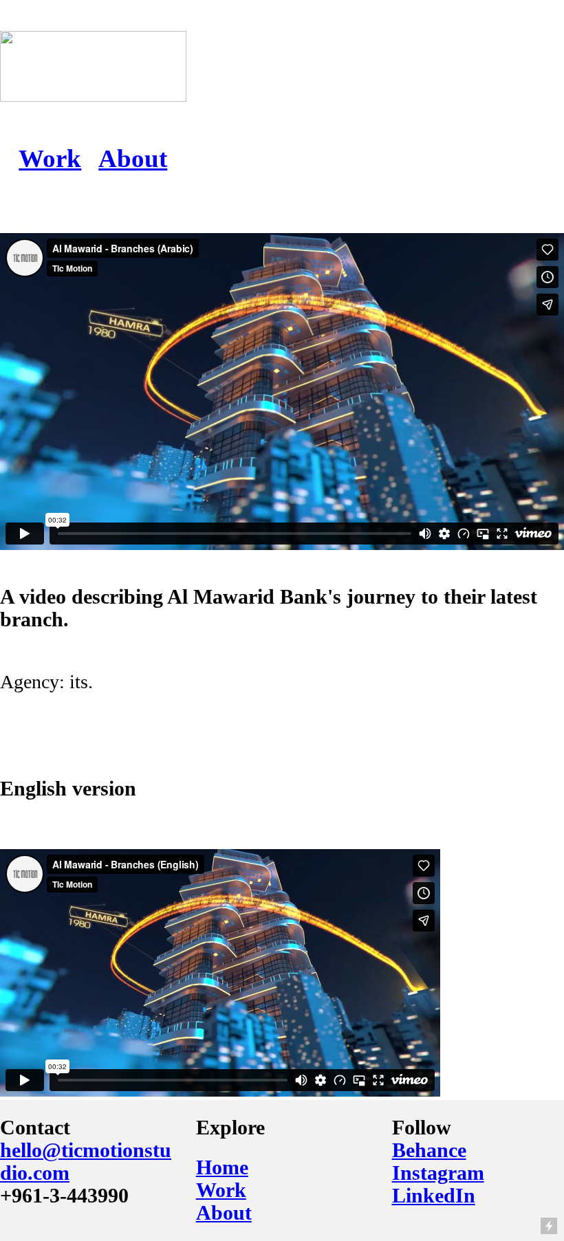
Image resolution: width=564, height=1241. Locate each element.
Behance (429, 1150)
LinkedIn (433, 1196)
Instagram (438, 1173)
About (132, 158)
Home (222, 1167)
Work (50, 158)
